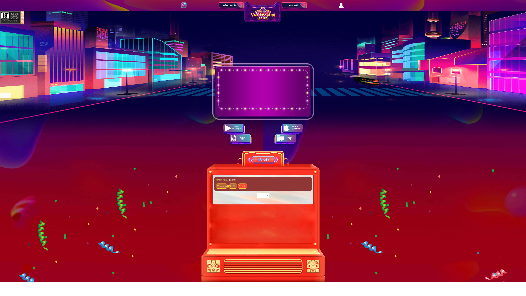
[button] (342, 5)
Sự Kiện (232, 180)
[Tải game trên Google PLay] (234, 128)
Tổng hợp (222, 186)
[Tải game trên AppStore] (292, 128)
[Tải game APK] (240, 139)
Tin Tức (232, 186)
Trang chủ (221, 180)
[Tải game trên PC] (285, 139)
